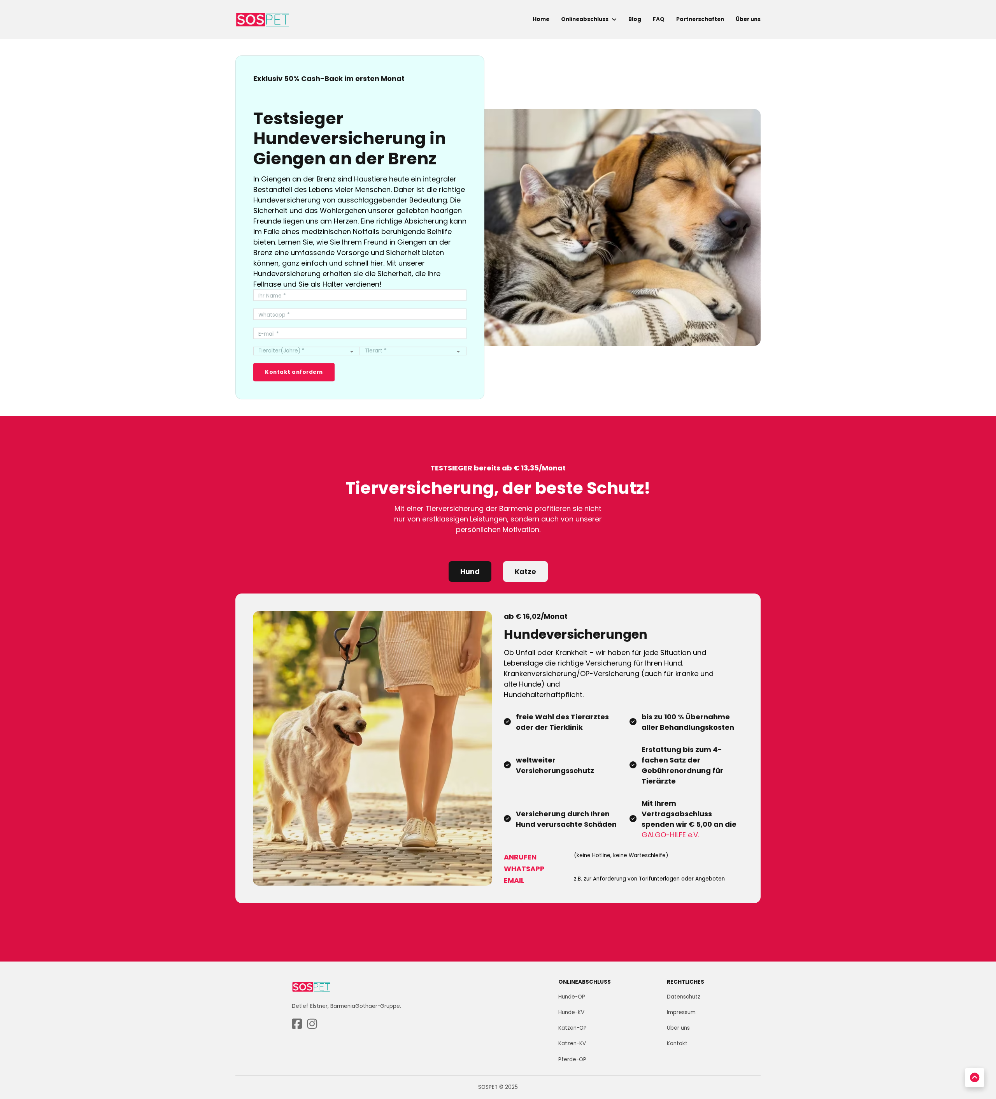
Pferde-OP (572, 1059)
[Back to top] (974, 1077)
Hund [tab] (470, 571)
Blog (634, 19)
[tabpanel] (498, 748)
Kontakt (677, 1043)
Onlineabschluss (584, 19)
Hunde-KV (571, 1012)
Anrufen (520, 857)
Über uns (748, 19)
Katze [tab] (525, 571)
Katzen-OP (572, 1028)
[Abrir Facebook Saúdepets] (297, 1024)
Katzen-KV (572, 1043)
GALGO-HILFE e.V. (670, 835)
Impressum (681, 1012)
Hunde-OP (571, 996)
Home (541, 19)
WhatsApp (524, 869)
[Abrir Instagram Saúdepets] (312, 1024)
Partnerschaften (700, 19)
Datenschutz (683, 996)
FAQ (659, 19)
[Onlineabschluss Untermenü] (614, 19)
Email (514, 880)
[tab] (470, 571)
